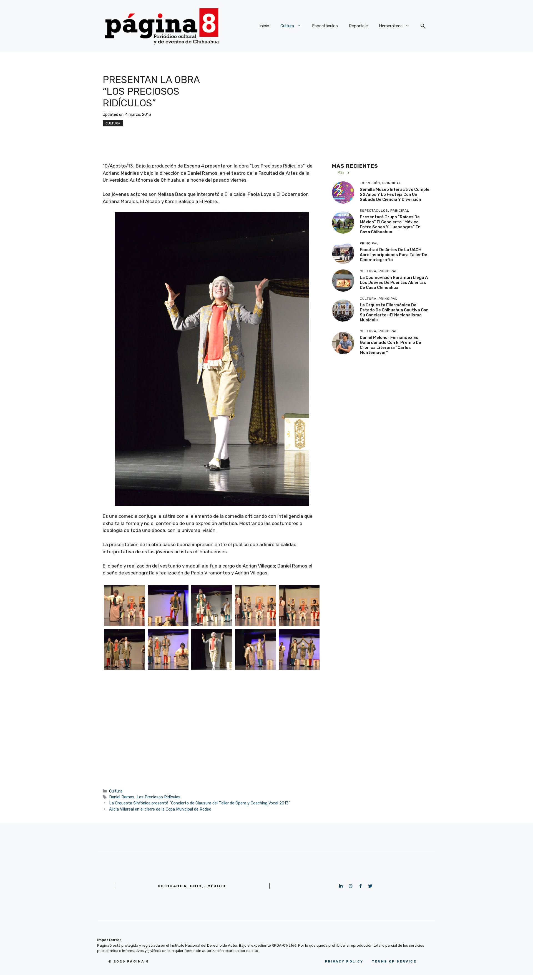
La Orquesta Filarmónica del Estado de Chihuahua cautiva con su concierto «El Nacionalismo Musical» (394, 313)
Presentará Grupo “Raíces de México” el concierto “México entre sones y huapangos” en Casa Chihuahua (390, 225)
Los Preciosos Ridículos (158, 796)
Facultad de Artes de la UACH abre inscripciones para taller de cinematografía (393, 254)
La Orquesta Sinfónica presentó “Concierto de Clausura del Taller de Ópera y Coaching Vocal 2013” (199, 803)
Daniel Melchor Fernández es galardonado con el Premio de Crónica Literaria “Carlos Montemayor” (390, 345)
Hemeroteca (391, 25)
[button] (422, 26)
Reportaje (358, 25)
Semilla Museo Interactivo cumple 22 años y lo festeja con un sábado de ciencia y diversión (394, 194)
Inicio (264, 25)
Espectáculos (325, 25)
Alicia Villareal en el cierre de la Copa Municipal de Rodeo (160, 809)
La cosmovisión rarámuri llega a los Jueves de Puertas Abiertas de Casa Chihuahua (394, 282)
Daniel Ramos (121, 796)
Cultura (287, 25)
